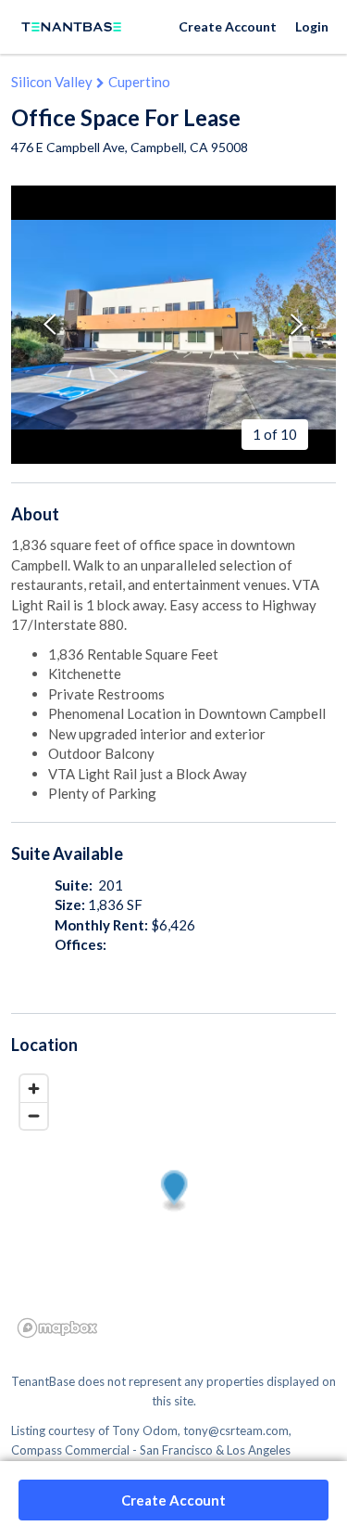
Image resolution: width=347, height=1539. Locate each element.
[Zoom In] (33, 1088)
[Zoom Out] (33, 1115)
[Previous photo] (50, 324)
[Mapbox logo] (57, 1328)
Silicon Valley (52, 81)
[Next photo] (297, 324)
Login (311, 26)
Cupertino (139, 81)
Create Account (228, 26)
